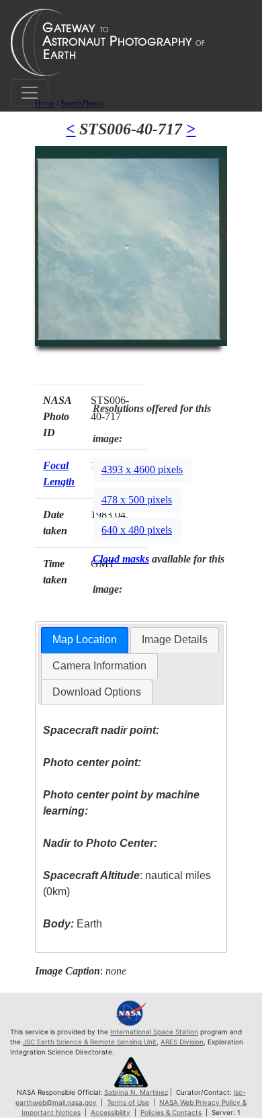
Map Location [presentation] (84, 639)
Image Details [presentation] (175, 639)
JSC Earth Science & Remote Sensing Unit (90, 1042)
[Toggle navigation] (29, 92)
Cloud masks (121, 559)
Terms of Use (128, 1102)
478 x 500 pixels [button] (136, 499)
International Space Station (154, 1032)
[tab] (84, 640)
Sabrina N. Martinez (136, 1092)
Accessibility (110, 1112)
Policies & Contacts (171, 1112)
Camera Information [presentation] (99, 665)
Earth (72, 923)
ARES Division (182, 1042)
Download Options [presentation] (96, 692)
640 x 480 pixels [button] (136, 530)
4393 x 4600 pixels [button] (142, 469)
